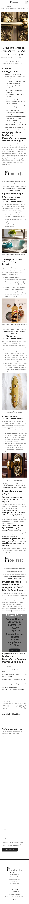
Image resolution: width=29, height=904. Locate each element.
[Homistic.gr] (14, 2)
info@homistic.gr (16, 894)
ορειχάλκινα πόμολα (8, 144)
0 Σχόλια (19, 57)
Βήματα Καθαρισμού (10, 79)
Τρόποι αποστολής (14, 877)
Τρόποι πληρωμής (14, 874)
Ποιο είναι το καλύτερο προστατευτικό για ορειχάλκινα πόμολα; (15, 112)
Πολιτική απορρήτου (14, 883)
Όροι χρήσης (14, 881)
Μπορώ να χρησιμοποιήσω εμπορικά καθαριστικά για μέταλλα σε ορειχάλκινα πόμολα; (16, 118)
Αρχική (2, 6)
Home (3, 61)
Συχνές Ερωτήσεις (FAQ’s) (11, 99)
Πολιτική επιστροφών (14, 879)
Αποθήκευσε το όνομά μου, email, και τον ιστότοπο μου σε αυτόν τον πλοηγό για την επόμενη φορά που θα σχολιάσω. (13, 844)
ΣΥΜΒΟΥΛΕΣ (4, 44)
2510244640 (16, 891)
